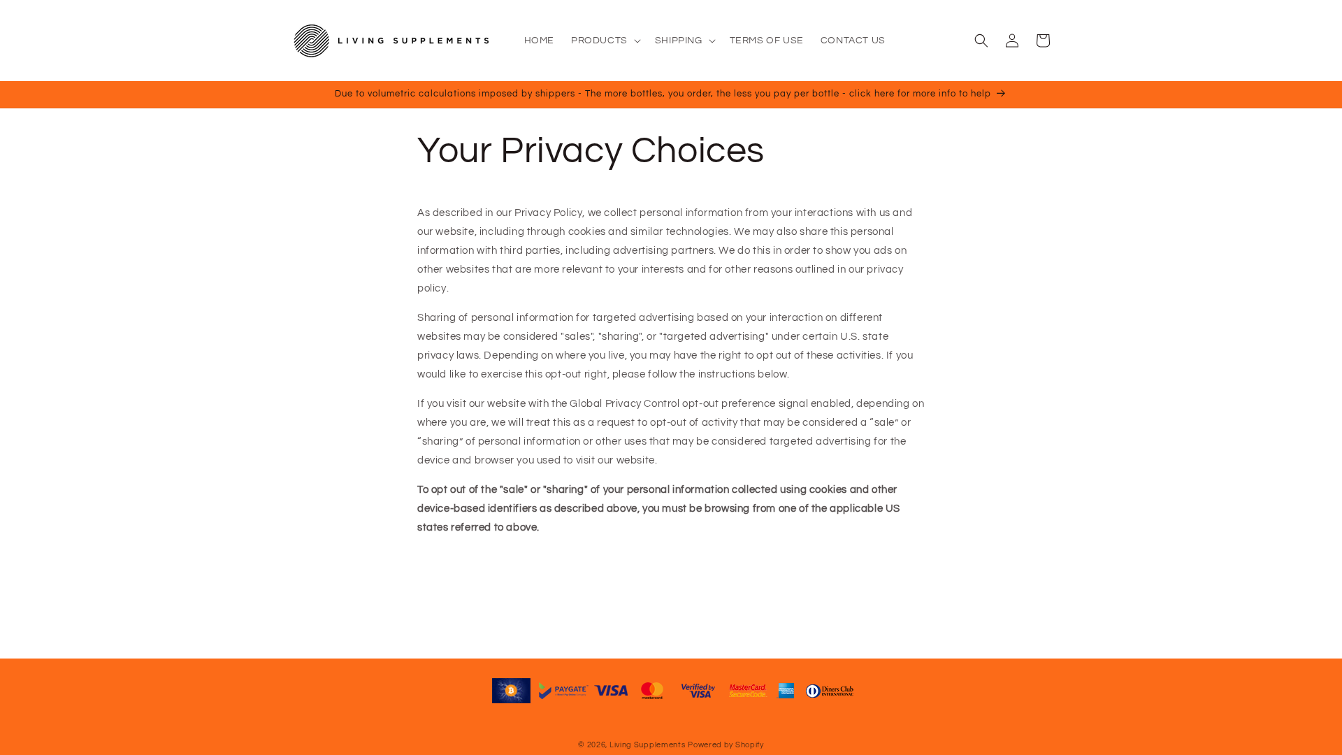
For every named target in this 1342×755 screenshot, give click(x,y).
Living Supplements (647, 745)
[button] (605, 40)
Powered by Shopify (726, 745)
